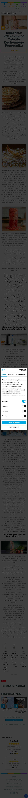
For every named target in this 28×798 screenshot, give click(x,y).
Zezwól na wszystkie (14, 422)
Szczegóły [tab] (11, 374)
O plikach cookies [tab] (21, 374)
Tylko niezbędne (14, 427)
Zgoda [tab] (4, 374)
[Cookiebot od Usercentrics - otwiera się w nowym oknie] (19, 370)
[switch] (24, 406)
